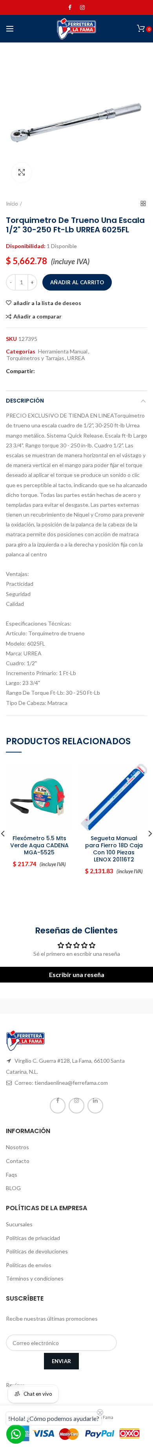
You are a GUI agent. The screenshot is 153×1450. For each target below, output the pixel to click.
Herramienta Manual (62, 351)
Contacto (17, 1160)
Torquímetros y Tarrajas (35, 358)
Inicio (12, 204)
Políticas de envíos (28, 1265)
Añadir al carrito (77, 282)
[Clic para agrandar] (21, 172)
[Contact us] (16, 1434)
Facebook (70, 7)
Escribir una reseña (76, 974)
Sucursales (19, 1224)
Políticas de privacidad (33, 1238)
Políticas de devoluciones (37, 1251)
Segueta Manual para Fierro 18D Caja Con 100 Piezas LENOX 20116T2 (114, 849)
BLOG (13, 1188)
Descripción (25, 401)
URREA (76, 358)
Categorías (20, 351)
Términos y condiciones (35, 1278)
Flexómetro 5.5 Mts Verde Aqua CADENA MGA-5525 (39, 845)
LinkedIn (95, 1105)
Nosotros (17, 1147)
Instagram (82, 7)
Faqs (11, 1174)
